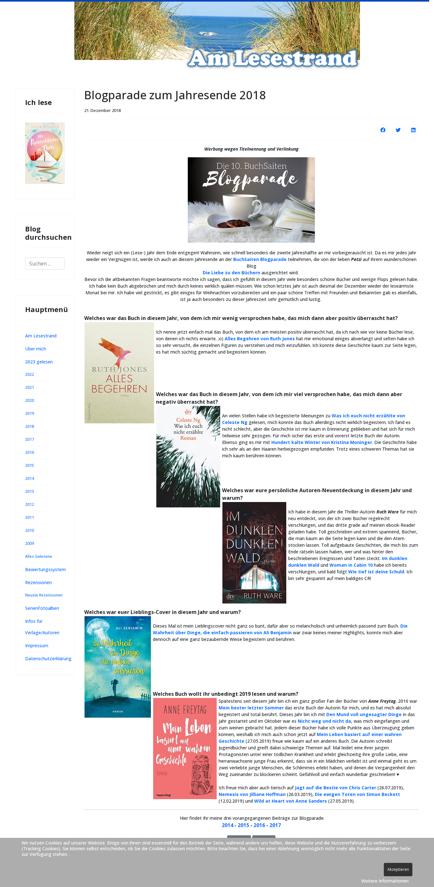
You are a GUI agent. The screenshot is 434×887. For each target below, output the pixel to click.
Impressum (36, 645)
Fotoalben (48, 608)
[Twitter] (398, 129)
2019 (29, 413)
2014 (29, 478)
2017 (29, 439)
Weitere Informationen (385, 881)
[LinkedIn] (413, 129)
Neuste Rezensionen (44, 595)
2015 (29, 465)
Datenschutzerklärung (48, 658)
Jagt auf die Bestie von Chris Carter (335, 788)
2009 (29, 543)
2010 (29, 530)
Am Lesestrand (41, 336)
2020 (29, 400)
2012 (29, 504)
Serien (31, 608)
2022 (29, 374)
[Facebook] (382, 129)
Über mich (35, 349)
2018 (29, 426)
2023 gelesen (39, 362)
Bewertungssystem (45, 569)
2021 (29, 387)
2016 (29, 452)
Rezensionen (38, 582)
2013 (29, 491)
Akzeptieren (398, 869)
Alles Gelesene (38, 556)
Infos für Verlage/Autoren (42, 627)
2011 (29, 517)
